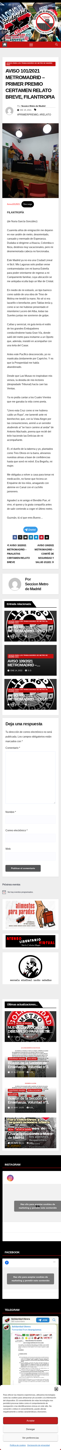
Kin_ (31, 1037)
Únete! (32, 529)
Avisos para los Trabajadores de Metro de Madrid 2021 (29, 64)
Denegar (30, 1429)
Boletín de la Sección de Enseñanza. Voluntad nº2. (28, 1065)
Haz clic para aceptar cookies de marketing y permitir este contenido (31, 1279)
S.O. (30, 636)
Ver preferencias (30, 1437)
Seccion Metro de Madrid (33, 106)
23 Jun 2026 (17, 1037)
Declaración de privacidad (38, 1445)
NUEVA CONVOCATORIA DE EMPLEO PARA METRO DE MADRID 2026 (30, 1031)
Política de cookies (18, 1445)
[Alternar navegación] (31, 44)
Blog (11, 1023)
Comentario (12, 748)
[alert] (30, 892)
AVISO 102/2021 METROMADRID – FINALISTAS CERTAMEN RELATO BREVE (18, 553)
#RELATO (45, 114)
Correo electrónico (16, 830)
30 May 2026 (18, 1072)
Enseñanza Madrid (17, 1059)
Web (8, 848)
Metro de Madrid (23, 1023)
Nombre (10, 812)
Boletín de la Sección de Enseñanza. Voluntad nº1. (28, 1100)
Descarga (27, 204)
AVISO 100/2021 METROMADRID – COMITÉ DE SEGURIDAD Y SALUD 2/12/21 (44, 553)
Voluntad (32, 1059)
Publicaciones (34, 1090)
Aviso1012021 (13, 204)
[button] (56, 1388)
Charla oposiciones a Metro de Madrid (30, 1136)
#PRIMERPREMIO (27, 114)
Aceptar (31, 1420)
